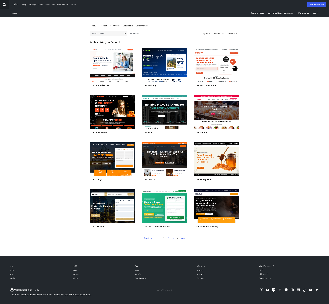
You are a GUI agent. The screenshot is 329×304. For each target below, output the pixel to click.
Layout (205, 33)
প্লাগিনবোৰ (75, 274)
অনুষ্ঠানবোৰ (200, 270)
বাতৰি (11, 270)
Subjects (231, 33)
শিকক (136, 266)
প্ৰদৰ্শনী (74, 266)
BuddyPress (265, 278)
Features (217, 33)
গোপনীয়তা (13, 278)
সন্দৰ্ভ (11, 266)
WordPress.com (267, 266)
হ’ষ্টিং (11, 274)
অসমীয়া (37, 290)
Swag (200, 278)
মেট (261, 270)
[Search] (124, 33)
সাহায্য (137, 270)
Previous (148, 238)
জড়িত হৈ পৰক (201, 266)
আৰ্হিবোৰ (74, 278)
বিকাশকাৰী (138, 274)
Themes (13, 13)
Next (182, 238)
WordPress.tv (141, 278)
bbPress (263, 274)
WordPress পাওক (317, 4)
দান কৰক (200, 274)
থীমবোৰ (74, 270)
